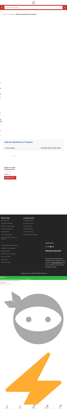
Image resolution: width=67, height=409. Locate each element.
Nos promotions (27, 226)
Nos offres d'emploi (28, 223)
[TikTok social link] (53, 246)
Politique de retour (6, 262)
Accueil (5, 14)
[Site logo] (33, 2)
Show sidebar (11, 148)
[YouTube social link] (50, 246)
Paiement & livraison (28, 231)
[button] (10, 177)
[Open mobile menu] (2, 7)
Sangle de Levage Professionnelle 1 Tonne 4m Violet (9, 169)
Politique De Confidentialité (8, 248)
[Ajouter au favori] (14, 156)
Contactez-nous (5, 220)
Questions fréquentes (6, 223)
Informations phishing (6, 234)
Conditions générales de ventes (9, 245)
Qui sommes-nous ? (28, 220)
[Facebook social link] (46, 246)
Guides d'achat (5, 231)
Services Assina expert (7, 229)
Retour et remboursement (8, 226)
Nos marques (4, 259)
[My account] (65, 7)
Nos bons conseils (6, 256)
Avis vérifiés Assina (28, 229)
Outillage (11, 14)
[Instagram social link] (48, 246)
